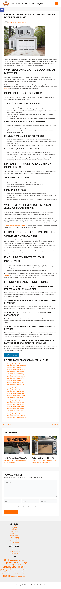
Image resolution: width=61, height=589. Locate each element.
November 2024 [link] (14, 543)
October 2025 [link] (14, 541)
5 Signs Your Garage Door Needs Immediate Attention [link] (15, 457)
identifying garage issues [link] (6, 573)
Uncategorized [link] (46, 462)
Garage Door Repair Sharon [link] (15, 386)
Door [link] (15, 562)
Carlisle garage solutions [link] (18, 560)
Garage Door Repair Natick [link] (15, 397)
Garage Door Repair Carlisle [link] (15, 412)
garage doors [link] (8, 569)
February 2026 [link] (14, 533)
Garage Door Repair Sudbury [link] (15, 404)
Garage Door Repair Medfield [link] (15, 403)
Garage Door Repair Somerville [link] (16, 375)
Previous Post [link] (6, 425)
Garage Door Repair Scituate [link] (15, 393)
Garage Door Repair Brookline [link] (15, 373)
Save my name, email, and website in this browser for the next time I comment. (29, 507)
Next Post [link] (55, 425)
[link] (2, 10)
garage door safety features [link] (22, 569)
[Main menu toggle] (56, 3)
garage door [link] (14, 565)
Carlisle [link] (8, 560)
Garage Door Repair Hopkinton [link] (16, 416)
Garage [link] (23, 562)
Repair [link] (7, 576)
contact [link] (6, 275)
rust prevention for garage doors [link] (18, 576)
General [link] (43, 460)
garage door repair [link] (14, 567)
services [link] (6, 88)
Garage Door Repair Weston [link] (15, 380)
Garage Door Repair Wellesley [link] (15, 371)
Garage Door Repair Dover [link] (14, 414)
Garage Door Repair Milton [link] (14, 399)
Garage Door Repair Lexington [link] (16, 369)
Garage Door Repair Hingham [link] (15, 391)
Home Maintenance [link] (9, 462)
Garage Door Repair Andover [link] (15, 378)
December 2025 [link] (14, 537)
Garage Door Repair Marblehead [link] (16, 395)
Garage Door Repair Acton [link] (15, 401)
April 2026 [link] (14, 529)
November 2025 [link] (14, 539)
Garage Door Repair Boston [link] (15, 364)
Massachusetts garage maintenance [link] (20, 573)
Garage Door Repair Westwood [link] (16, 384)
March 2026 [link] (14, 531)
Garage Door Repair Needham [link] (16, 388)
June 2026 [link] (14, 526)
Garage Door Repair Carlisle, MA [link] (27, 4)
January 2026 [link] (14, 535)
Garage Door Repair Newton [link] (15, 367)
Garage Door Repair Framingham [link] (16, 417)
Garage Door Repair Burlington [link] (16, 377)
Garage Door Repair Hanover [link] (15, 408)
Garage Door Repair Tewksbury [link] (16, 410)
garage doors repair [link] (14, 571)
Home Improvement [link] (20, 460)
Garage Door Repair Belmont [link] (15, 382)
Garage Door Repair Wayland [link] (15, 406)
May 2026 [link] (14, 528)
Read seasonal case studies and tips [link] (14, 225)
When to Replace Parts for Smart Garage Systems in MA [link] (43, 457)
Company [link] (6, 562)
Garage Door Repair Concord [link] (15, 390)
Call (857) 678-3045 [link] (11, 355)
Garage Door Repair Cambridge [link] (16, 365)
